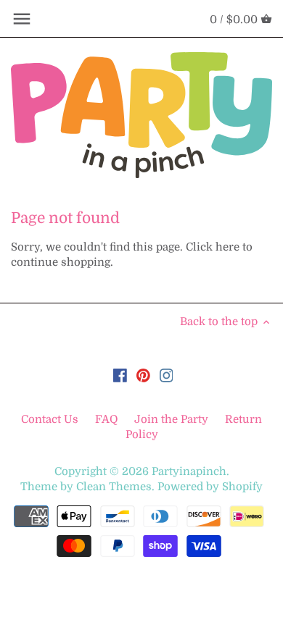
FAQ (106, 419)
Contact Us (51, 419)
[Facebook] (120, 375)
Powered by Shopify (210, 486)
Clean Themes (114, 486)
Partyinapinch (189, 471)
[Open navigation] (22, 19)
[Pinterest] (143, 375)
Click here (212, 246)
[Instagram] (166, 375)
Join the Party (171, 419)
